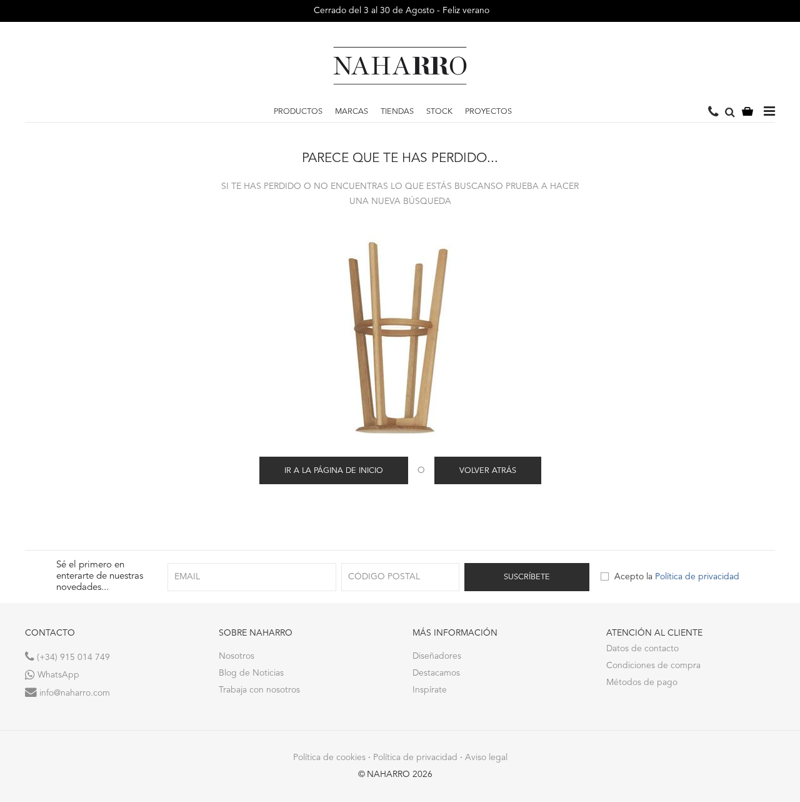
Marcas (351, 112)
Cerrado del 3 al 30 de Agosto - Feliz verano (400, 10)
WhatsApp (57, 675)
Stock (439, 112)
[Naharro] (400, 65)
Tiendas (397, 112)
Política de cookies (329, 757)
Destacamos (436, 673)
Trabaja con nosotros (259, 690)
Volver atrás (487, 471)
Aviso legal (486, 757)
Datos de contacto (642, 648)
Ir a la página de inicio (333, 471)
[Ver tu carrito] (747, 112)
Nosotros (236, 656)
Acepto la (676, 576)
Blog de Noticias (251, 673)
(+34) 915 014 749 (72, 657)
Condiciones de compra (653, 665)
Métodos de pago (642, 682)
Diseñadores (436, 656)
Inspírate (429, 690)
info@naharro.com (73, 693)
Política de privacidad (697, 576)
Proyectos (488, 112)
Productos (298, 112)
